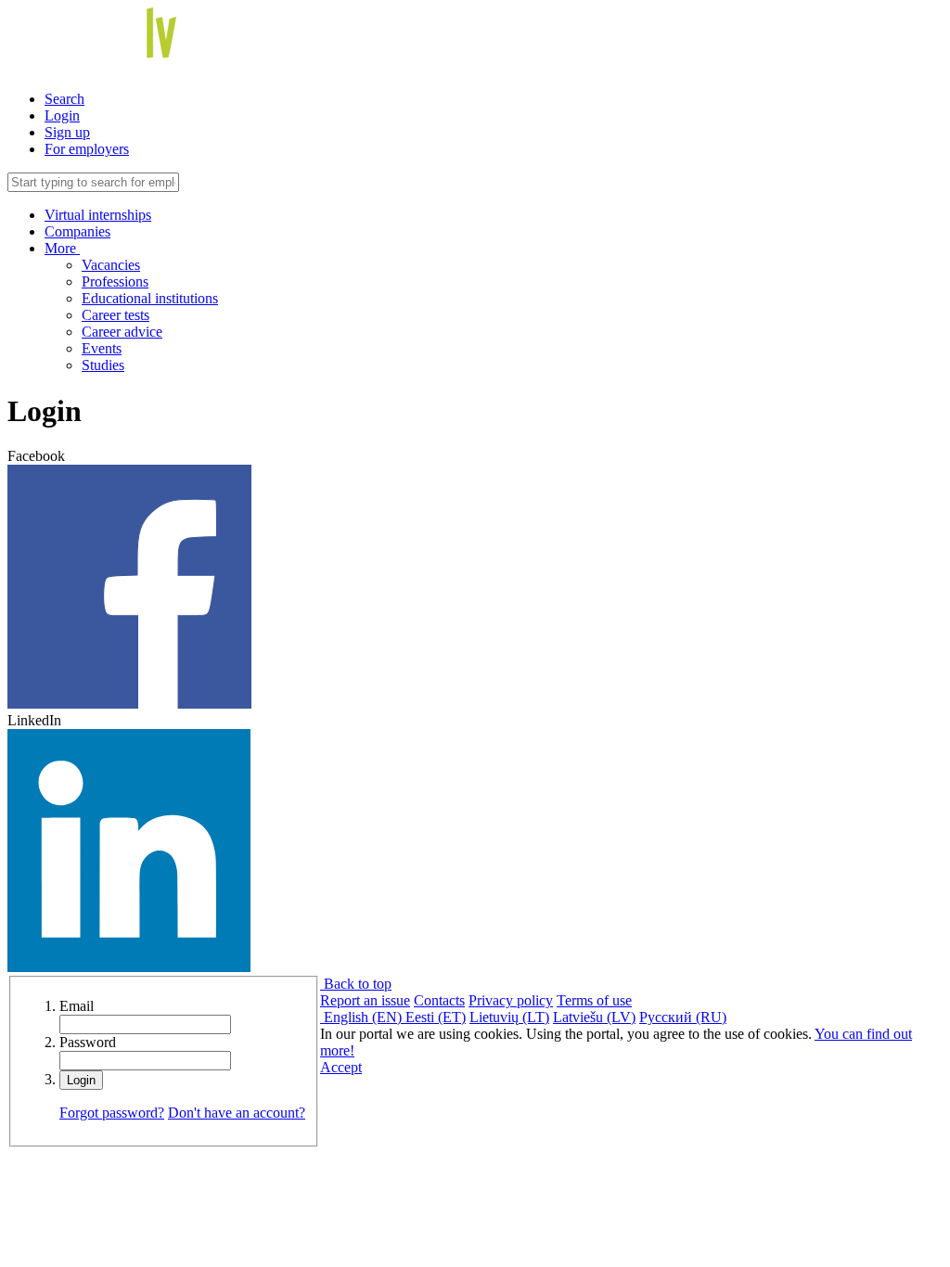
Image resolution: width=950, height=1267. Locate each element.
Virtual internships (98, 215)
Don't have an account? (236, 1112)
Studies (103, 365)
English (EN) (362, 1017)
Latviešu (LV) (594, 1017)
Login (62, 115)
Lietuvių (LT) (509, 1017)
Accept (341, 1067)
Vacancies (111, 265)
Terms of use (594, 1000)
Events (102, 348)
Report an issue (365, 1000)
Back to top (356, 984)
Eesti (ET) (435, 1017)
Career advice (122, 331)
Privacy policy (511, 1000)
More (62, 248)
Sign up (67, 132)
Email (76, 1006)
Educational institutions (150, 298)
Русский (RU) (682, 1017)
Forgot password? (111, 1112)
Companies (77, 231)
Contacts (439, 1000)
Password (87, 1042)
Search (64, 99)
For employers (87, 149)
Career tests (115, 315)
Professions (115, 281)
